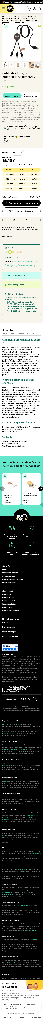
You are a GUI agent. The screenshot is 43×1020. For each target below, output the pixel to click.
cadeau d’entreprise (15, 962)
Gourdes (5, 724)
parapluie (7, 924)
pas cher (35, 940)
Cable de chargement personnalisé (22, 464)
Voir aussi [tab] (35, 334)
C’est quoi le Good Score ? (14, 257)
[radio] (5, 141)
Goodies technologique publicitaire (14, 18)
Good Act (6, 566)
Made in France (31, 930)
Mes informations (10, 619)
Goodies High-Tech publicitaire (22, 16)
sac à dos (23, 749)
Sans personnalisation (30, 95)
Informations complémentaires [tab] (16, 334)
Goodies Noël (7, 607)
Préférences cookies (32, 711)
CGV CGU (22, 709)
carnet (6, 781)
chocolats (5, 894)
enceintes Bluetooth (33, 815)
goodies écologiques (9, 733)
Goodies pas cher (8, 601)
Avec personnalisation (11, 95)
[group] (11, 489)
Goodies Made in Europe (11, 611)
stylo (4, 835)
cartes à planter (22, 869)
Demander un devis (9, 583)
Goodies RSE (7, 594)
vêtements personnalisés (13, 797)
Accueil (4, 16)
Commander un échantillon (23, 211)
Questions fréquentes (10, 573)
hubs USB (8, 817)
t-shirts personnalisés (25, 906)
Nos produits (8, 591)
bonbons (12, 894)
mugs (18, 724)
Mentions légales (33, 709)
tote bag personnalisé (11, 749)
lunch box (5, 765)
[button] (3, 8)
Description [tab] (8, 330)
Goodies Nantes (8, 598)
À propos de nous (8, 576)
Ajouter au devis (23, 220)
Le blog (4, 569)
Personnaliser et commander (23, 203)
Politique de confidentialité (13, 711)
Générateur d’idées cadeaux (12, 579)
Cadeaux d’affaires (9, 604)
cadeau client (25, 840)
